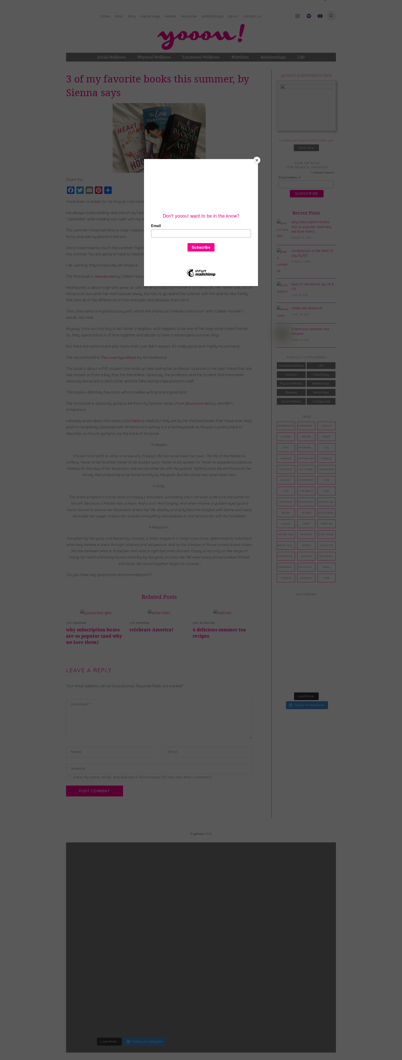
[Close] (256, 160)
